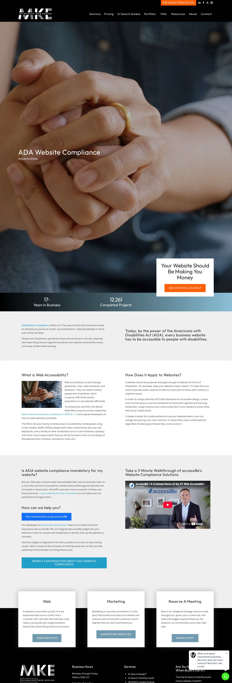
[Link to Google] (212, 3)
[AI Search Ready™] (126, 674)
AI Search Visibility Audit (141, 678)
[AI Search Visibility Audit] (126, 678)
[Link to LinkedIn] (200, 3)
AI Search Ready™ (137, 674)
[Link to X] (208, 3)
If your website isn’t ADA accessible (57, 493)
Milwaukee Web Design (54, 524)
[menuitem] (94, 14)
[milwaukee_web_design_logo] (35, 14)
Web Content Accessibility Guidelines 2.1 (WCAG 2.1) (49, 414)
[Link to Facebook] (204, 3)
